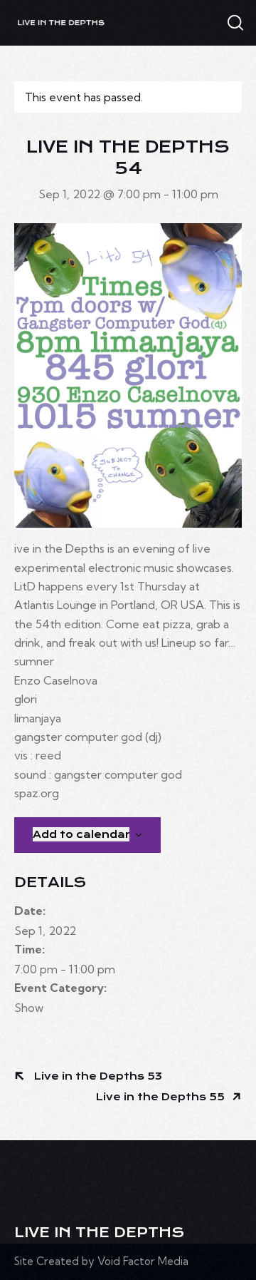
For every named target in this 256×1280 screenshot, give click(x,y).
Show (28, 1007)
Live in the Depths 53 (96, 1076)
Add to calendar (81, 834)
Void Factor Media (142, 1261)
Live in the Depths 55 (162, 1096)
